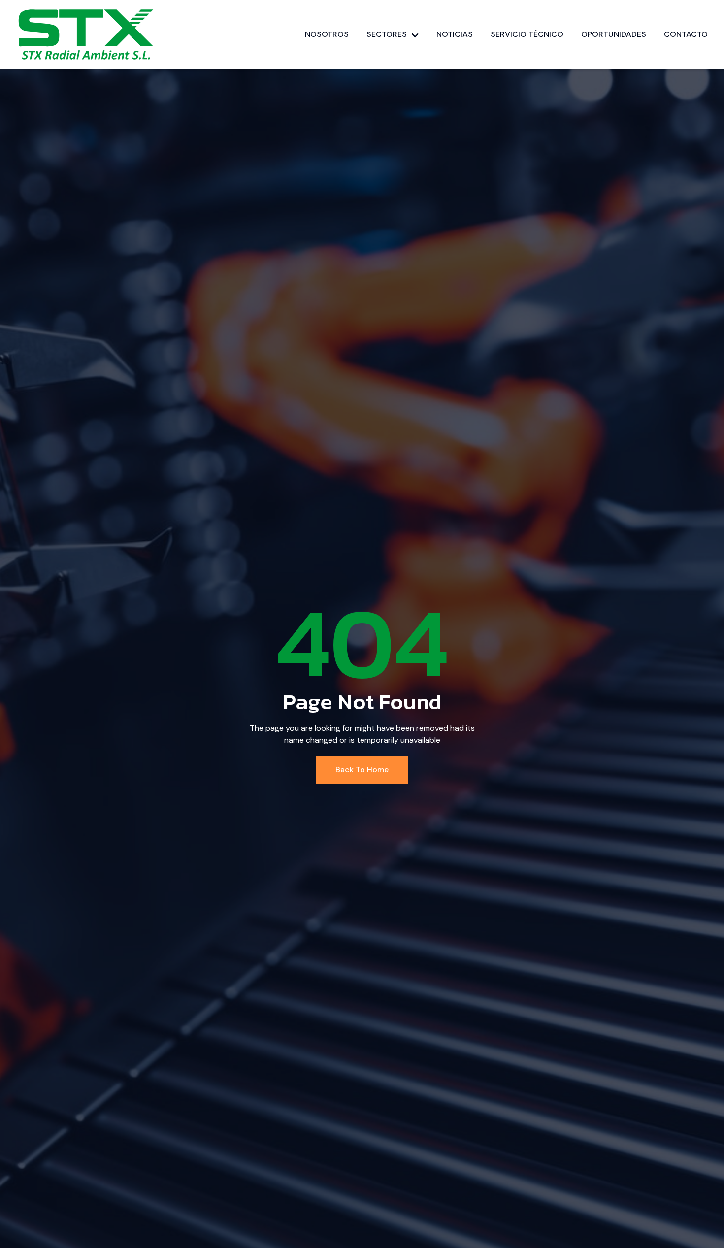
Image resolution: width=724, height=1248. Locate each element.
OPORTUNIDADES (613, 34)
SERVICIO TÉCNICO (527, 34)
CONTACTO (686, 34)
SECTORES (386, 34)
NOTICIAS (454, 34)
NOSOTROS (327, 34)
